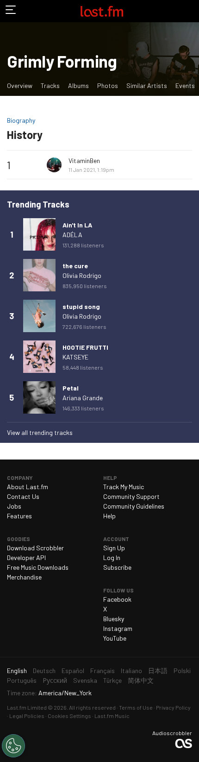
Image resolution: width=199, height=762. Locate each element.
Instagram (117, 628)
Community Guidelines (133, 506)
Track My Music (123, 487)
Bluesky (113, 619)
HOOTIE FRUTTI (85, 347)
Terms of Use (136, 707)
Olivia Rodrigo (81, 275)
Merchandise (24, 577)
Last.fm (102, 11)
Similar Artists (146, 85)
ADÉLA (72, 235)
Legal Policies (26, 715)
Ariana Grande (82, 398)
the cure (75, 266)
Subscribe (117, 567)
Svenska (85, 680)
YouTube (114, 638)
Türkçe (112, 680)
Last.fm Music (112, 715)
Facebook (117, 599)
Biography (21, 120)
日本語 (158, 670)
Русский (55, 680)
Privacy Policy (173, 707)
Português (22, 680)
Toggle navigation (11, 11)
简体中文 (141, 680)
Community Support (131, 496)
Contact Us (23, 496)
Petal (70, 388)
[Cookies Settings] (13, 745)
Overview (19, 85)
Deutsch (44, 670)
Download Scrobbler (35, 548)
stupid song (81, 306)
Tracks (50, 85)
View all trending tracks (40, 432)
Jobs (14, 506)
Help (109, 516)
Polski (182, 670)
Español (73, 670)
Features (19, 516)
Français (102, 670)
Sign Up (114, 548)
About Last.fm (27, 487)
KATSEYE (75, 357)
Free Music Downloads (37, 567)
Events (185, 85)
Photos (107, 85)
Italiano (131, 670)
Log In (111, 557)
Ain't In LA (77, 225)
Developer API (26, 557)
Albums (78, 85)
